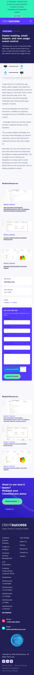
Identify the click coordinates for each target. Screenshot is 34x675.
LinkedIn (6, 302)
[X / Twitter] (7, 661)
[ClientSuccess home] (11, 21)
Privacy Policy (7, 665)
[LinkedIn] (11, 661)
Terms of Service (20, 665)
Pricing (22, 545)
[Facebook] (3, 661)
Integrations (6, 577)
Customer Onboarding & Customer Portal (8, 571)
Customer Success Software (5, 540)
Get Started (6, 612)
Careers (23, 556)
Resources (24, 549)
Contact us (9, 509)
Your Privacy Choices (10, 671)
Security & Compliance (10, 668)
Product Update (7, 31)
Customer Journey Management (7, 555)
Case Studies (24, 538)
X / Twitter (13, 302)
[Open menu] (31, 21)
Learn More (17, 16)
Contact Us (24, 552)
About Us (23, 541)
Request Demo (11, 501)
